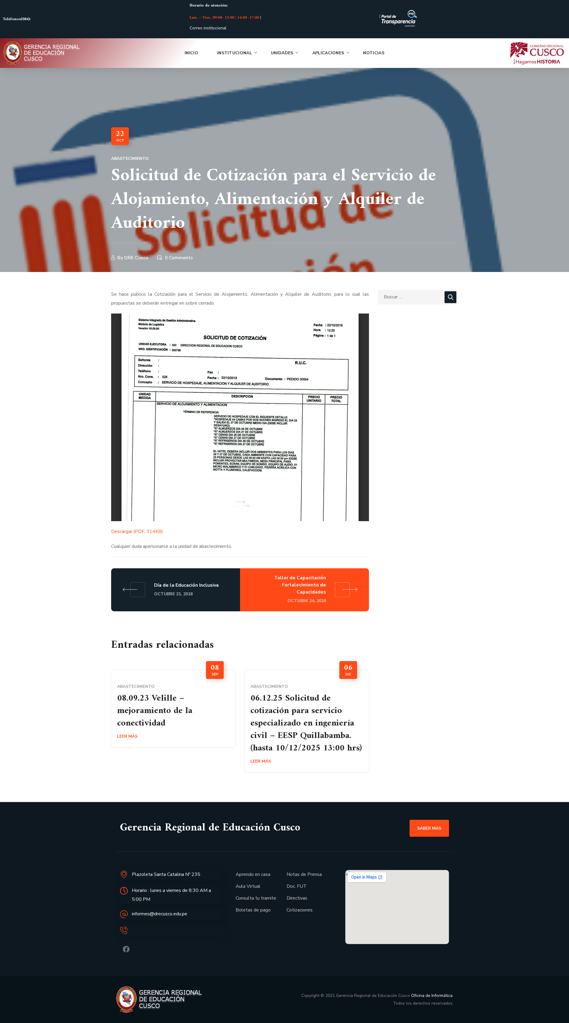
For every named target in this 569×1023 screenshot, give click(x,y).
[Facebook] (126, 949)
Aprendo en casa (253, 874)
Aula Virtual (248, 886)
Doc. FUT (297, 886)
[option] (173, 708)
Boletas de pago (253, 910)
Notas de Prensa (304, 874)
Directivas (297, 898)
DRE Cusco (136, 257)
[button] (429, 828)
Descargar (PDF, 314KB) (137, 531)
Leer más (127, 736)
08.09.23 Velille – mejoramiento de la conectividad (154, 711)
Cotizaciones (300, 910)
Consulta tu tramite (256, 898)
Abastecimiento (130, 158)
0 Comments (179, 257)
